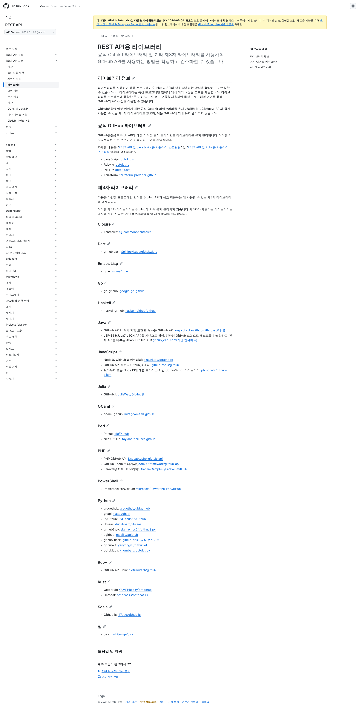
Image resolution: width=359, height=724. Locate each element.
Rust (102, 582)
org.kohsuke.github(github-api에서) (200, 330)
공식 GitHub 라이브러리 (122, 125)
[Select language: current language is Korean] (353, 6)
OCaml (104, 406)
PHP (101, 451)
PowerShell (108, 481)
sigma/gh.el (120, 271)
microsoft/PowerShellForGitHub (158, 489)
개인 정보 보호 (148, 701)
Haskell (104, 303)
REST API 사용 (122, 35)
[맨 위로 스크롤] (351, 716)
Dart (102, 244)
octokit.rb (122, 164)
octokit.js (127, 159)
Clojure (104, 224)
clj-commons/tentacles (135, 232)
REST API (13, 25)
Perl (101, 426)
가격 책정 (173, 701)
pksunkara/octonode (158, 360)
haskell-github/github (140, 310)
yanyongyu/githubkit (132, 545)
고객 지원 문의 (110, 676)
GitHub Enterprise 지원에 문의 (216, 24)
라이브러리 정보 (114, 78)
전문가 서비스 (190, 701)
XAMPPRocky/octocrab (135, 590)
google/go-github (132, 291)
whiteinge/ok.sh (124, 634)
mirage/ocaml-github (139, 414)
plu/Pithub (121, 434)
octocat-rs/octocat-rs (132, 595)
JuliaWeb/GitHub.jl (131, 394)
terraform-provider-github (137, 175)
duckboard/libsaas (128, 524)
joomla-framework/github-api (159, 464)
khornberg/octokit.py (135, 550)
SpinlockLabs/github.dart (139, 251)
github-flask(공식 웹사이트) (141, 540)
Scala (103, 607)
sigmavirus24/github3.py (138, 529)
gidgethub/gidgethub (135, 508)
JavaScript (107, 352)
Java (102, 322)
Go (100, 283)
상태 (162, 701)
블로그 (205, 701)
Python (104, 500)
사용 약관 (131, 701)
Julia (102, 386)
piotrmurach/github (142, 570)
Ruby (102, 562)
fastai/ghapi (121, 514)
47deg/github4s (129, 614)
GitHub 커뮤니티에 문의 (116, 671)
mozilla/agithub (127, 534)
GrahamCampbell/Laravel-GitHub (163, 469)
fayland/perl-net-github (138, 439)
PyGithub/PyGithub (132, 519)
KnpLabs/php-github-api (145, 458)
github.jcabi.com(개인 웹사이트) (175, 340)
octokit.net (123, 170)
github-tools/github (165, 365)
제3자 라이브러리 (115, 187)
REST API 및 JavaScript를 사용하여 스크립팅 (150, 147)
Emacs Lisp (108, 263)
